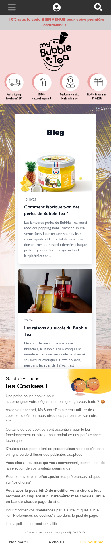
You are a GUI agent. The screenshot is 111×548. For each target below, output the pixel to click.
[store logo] (55, 51)
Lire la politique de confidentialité (31, 524)
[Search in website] (98, 7)
